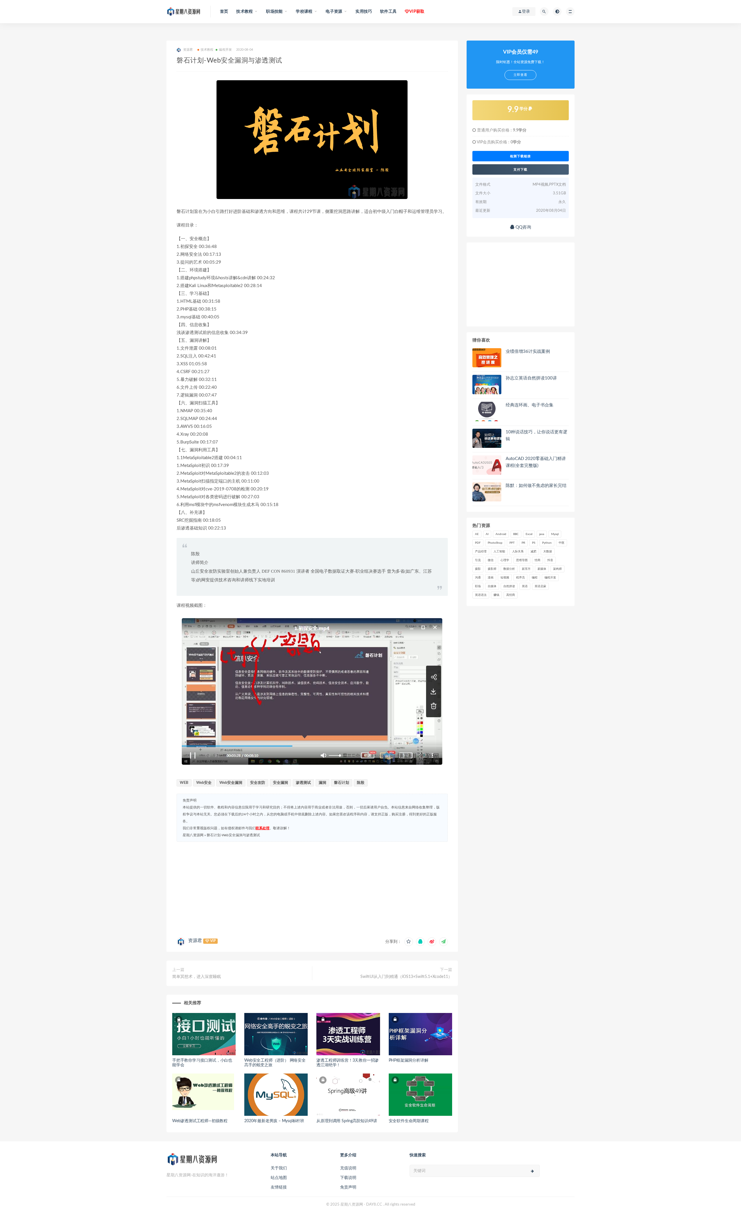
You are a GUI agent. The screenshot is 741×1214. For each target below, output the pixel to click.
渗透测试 (303, 783)
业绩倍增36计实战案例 (528, 351)
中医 (561, 542)
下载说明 (348, 1178)
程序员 (520, 577)
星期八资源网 (193, 835)
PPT (512, 542)
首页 (224, 12)
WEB (184, 783)
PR (523, 542)
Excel (529, 534)
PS (533, 542)
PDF (478, 542)
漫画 (491, 577)
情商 (537, 560)
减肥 (533, 551)
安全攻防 (257, 783)
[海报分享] (443, 941)
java (541, 534)
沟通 (478, 577)
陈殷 (360, 783)
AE (477, 534)
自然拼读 (509, 586)
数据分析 (509, 568)
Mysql (555, 534)
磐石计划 (341, 783)
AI (487, 534)
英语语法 (481, 595)
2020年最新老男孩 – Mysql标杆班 (274, 1121)
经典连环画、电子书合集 (529, 405)
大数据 (547, 551)
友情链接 (279, 1187)
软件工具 (388, 12)
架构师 (557, 568)
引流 (478, 560)
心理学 (504, 560)
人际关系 (518, 551)
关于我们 (279, 1168)
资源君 (195, 940)
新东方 (526, 568)
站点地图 (279, 1178)
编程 (535, 577)
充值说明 (348, 1168)
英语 (525, 586)
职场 (478, 586)
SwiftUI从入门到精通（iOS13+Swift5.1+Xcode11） (406, 977)
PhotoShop (495, 542)
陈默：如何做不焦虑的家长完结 (536, 485)
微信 (491, 560)
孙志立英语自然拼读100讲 (531, 378)
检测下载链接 (520, 156)
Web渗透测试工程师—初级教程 (200, 1121)
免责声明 (348, 1187)
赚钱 (496, 595)
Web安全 (204, 783)
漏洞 (322, 783)
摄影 (478, 568)
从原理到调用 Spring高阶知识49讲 (346, 1121)
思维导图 (522, 560)
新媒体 (542, 568)
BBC (516, 534)
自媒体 (492, 586)
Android (501, 534)
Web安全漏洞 (230, 783)
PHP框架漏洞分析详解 (408, 1060)
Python (547, 542)
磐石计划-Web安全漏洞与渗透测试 (233, 835)
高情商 (510, 595)
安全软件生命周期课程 (409, 1121)
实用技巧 (363, 12)
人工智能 (499, 551)
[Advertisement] (312, 888)
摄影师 (492, 568)
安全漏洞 (280, 783)
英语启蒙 (540, 586)
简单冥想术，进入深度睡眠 (196, 977)
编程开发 (225, 49)
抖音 (550, 560)
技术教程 (207, 49)
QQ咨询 (522, 227)
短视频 (504, 577)
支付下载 (520, 169)
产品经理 (481, 551)
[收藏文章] (408, 941)
